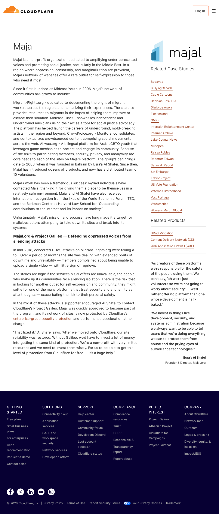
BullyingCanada (162, 88)
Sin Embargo (160, 171)
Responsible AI (124, 440)
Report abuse (122, 458)
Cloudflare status (90, 453)
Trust (117, 426)
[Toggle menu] (214, 11)
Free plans (14, 419)
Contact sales (16, 464)
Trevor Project (160, 178)
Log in (200, 11)
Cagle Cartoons (161, 94)
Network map (193, 421)
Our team (190, 428)
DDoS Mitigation (162, 233)
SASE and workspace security (50, 438)
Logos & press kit (196, 434)
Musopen (157, 146)
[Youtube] (41, 492)
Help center (86, 414)
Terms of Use (76, 503)
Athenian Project (160, 426)
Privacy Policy (53, 503)
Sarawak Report (162, 165)
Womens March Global (166, 210)
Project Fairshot (160, 445)
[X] (20, 492)
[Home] (29, 11)
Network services (54, 450)
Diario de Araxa (161, 107)
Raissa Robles (160, 152)
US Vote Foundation (164, 184)
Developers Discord (92, 434)
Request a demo (18, 457)
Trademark (173, 503)
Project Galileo (159, 419)
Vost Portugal (160, 197)
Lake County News (164, 139)
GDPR (117, 433)
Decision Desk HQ (163, 101)
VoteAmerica (159, 204)
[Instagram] (51, 492)
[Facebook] (10, 492)
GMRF (155, 120)
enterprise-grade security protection (42, 318)
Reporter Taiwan (162, 159)
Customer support (91, 421)
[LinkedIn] (30, 492)
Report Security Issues (104, 503)
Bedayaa (157, 81)
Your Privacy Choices (147, 503)
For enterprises (17, 438)
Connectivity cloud (55, 414)
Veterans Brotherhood (166, 191)
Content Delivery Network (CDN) (174, 239)
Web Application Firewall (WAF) (172, 246)
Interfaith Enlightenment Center (172, 126)
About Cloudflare (196, 414)
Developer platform (55, 457)
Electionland (159, 114)
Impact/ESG (192, 453)
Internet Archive (162, 133)
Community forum (90, 428)
